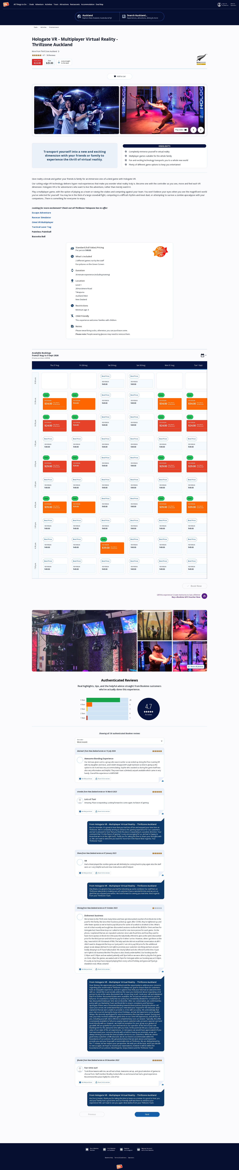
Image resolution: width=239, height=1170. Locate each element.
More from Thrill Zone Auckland (46, 51)
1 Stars (83, 718)
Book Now (196, 586)
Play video (181, 129)
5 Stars (83, 700)
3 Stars (83, 709)
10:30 (35, 380)
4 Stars (83, 704)
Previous (92, 1114)
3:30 (35, 484)
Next (147, 1114)
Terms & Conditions (120, 1158)
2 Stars (83, 713)
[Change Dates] (203, 355)
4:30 (35, 505)
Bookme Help (109, 1158)
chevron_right (200, 130)
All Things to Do (20, 4)
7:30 (35, 566)
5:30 (35, 525)
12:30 (35, 423)
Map (101, 4)
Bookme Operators (233, 4)
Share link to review (102, 778)
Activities (43, 27)
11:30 (35, 401)
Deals (31, 4)
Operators (131, 1158)
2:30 (35, 464)
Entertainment (54, 27)
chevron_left (193, 130)
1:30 (35, 443)
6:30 (35, 545)
